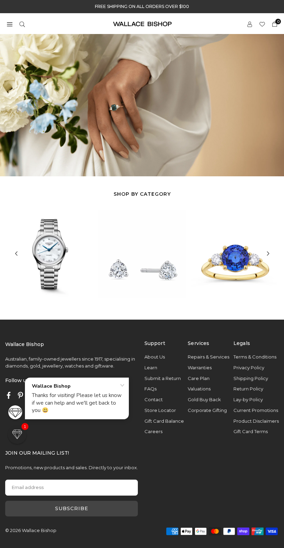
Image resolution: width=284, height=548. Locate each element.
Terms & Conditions (254, 357)
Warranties (200, 367)
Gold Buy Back (204, 399)
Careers (153, 431)
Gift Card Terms (250, 431)
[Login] (249, 24)
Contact (153, 399)
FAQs (150, 388)
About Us (154, 357)
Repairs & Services (208, 357)
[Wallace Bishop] (142, 23)
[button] (9, 24)
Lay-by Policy (248, 399)
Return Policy (248, 388)
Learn (150, 367)
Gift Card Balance (164, 421)
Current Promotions (255, 410)
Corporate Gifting (207, 410)
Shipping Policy (250, 378)
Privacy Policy (248, 367)
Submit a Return (162, 378)
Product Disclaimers (256, 421)
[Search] (22, 24)
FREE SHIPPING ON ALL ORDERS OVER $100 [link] (142, 6)
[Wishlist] (262, 24)
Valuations (199, 388)
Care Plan (199, 378)
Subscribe (71, 508)
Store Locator (160, 410)
